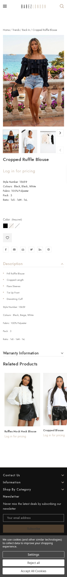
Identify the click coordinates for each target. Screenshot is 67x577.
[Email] (14, 249)
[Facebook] (6, 249)
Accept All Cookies (33, 571)
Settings (33, 555)
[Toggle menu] (5, 6)
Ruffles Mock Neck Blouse (20, 431)
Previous (60, 150)
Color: (12, 219)
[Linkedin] (40, 249)
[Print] (23, 249)
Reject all (33, 563)
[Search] (62, 6)
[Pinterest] (48, 249)
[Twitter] (31, 249)
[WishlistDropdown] (7, 237)
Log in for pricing (19, 171)
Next (60, 133)
